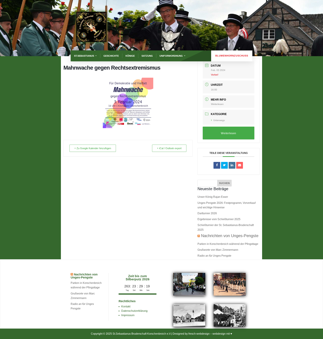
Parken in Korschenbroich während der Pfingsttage (228, 243)
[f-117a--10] (230, 325)
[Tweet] (224, 165)
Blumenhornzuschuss (231, 55)
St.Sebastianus (84, 55)
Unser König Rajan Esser (213, 196)
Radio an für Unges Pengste (214, 255)
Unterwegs (219, 120)
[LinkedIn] (232, 165)
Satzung (147, 55)
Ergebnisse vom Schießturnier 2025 (219, 219)
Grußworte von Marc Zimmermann (218, 249)
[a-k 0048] (189, 325)
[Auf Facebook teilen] (216, 165)
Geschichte (111, 55)
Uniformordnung (171, 55)
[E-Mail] (239, 165)
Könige (130, 55)
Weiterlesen (217, 104)
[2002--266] (189, 294)
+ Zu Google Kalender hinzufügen (92, 148)
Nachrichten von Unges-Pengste (229, 235)
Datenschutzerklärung (134, 310)
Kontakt (125, 306)
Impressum (127, 315)
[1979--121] (230, 294)
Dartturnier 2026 (207, 213)
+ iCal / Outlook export (169, 148)
